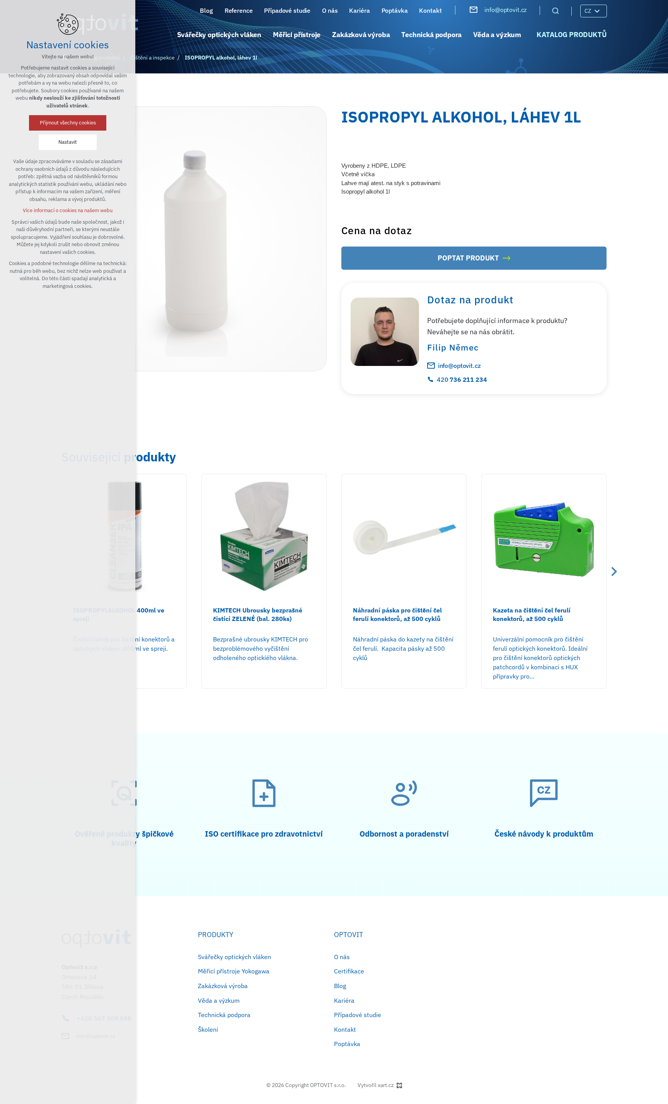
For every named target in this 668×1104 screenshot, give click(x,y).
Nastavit (67, 142)
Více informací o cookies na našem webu (67, 210)
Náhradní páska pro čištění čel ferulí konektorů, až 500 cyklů (397, 614)
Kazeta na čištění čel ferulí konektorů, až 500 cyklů (532, 614)
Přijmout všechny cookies (68, 122)
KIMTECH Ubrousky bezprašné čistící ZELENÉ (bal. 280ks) (257, 614)
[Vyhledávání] (555, 10)
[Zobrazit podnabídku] (597, 11)
